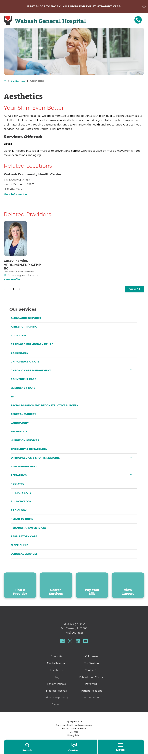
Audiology (18, 335)
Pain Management (24, 466)
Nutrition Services (25, 440)
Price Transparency (56, 697)
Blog (56, 677)
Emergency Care (23, 387)
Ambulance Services (26, 318)
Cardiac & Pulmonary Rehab (32, 344)
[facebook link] (62, 641)
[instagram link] (70, 641)
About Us (56, 656)
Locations (56, 670)
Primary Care (21, 492)
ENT (13, 396)
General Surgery (23, 414)
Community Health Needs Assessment (74, 725)
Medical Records (56, 690)
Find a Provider (56, 663)
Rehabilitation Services (28, 527)
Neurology (19, 431)
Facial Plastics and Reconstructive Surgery (44, 405)
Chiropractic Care (25, 361)
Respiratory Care (24, 536)
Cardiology (19, 353)
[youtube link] (85, 641)
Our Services (18, 81)
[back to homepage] (5, 81)
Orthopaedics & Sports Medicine (35, 457)
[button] (131, 326)
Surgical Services (24, 553)
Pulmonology (21, 501)
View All (134, 289)
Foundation (91, 697)
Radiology (18, 510)
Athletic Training (24, 326)
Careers (56, 704)
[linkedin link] (78, 641)
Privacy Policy (74, 735)
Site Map (74, 732)
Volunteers (91, 656)
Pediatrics (19, 475)
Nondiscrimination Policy (74, 728)
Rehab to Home (22, 518)
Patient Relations (91, 690)
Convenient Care (23, 379)
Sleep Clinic (19, 545)
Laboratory (20, 422)
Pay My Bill (91, 683)
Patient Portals (56, 683)
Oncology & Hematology (29, 449)
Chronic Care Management (31, 370)
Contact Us (91, 670)
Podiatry (17, 483)
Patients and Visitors (91, 677)
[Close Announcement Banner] (144, 6)
